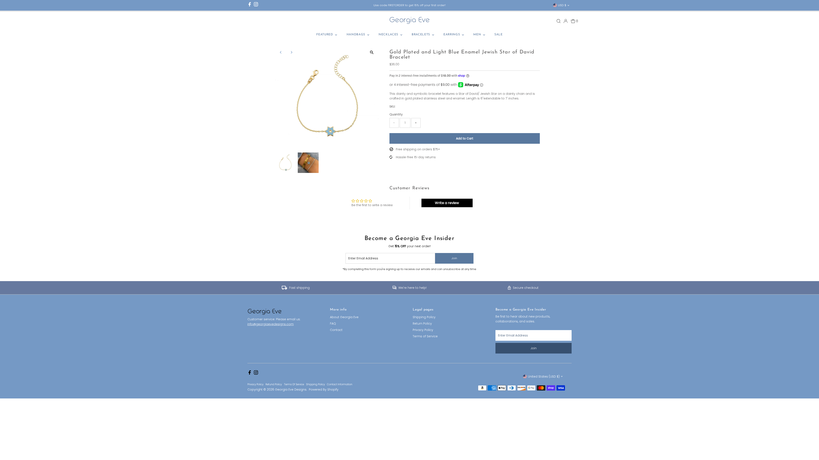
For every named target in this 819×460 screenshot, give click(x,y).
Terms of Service (425, 336)
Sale (498, 34)
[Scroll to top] (810, 448)
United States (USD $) (544, 376)
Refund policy (274, 384)
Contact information (339, 384)
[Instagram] (256, 5)
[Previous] (281, 52)
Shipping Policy (424, 317)
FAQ (333, 323)
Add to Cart (464, 138)
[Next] (291, 52)
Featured (325, 34)
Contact (336, 330)
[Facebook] (249, 5)
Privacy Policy (423, 330)
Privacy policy (255, 384)
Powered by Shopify (323, 389)
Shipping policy (315, 384)
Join (454, 258)
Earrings (452, 34)
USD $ (562, 5)
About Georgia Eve (344, 317)
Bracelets (421, 34)
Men (477, 34)
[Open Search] (559, 21)
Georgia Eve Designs (290, 389)
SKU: (392, 106)
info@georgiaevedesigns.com (270, 324)
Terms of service (294, 384)
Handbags (356, 34)
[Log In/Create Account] (566, 21)
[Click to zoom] (372, 52)
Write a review (447, 202)
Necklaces (389, 34)
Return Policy (422, 323)
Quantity (396, 114)
